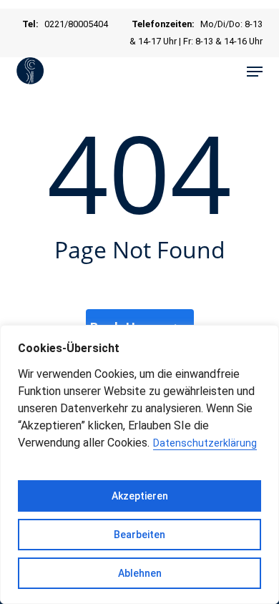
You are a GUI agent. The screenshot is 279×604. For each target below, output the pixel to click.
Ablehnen (140, 573)
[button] (255, 71)
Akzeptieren (140, 496)
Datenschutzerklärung (205, 443)
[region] (139, 464)
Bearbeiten (139, 534)
